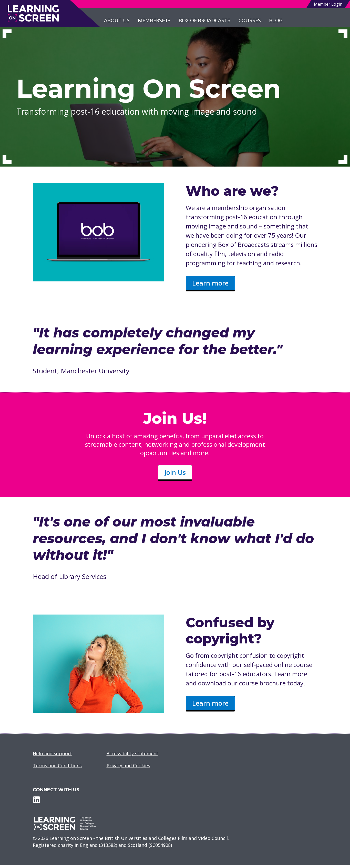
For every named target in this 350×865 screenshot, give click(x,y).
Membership (154, 20)
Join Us (175, 472)
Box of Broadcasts (204, 20)
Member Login (328, 4)
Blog (276, 20)
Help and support (52, 753)
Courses (250, 20)
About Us (117, 20)
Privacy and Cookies (128, 765)
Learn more (210, 283)
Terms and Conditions (57, 765)
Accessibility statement (132, 753)
